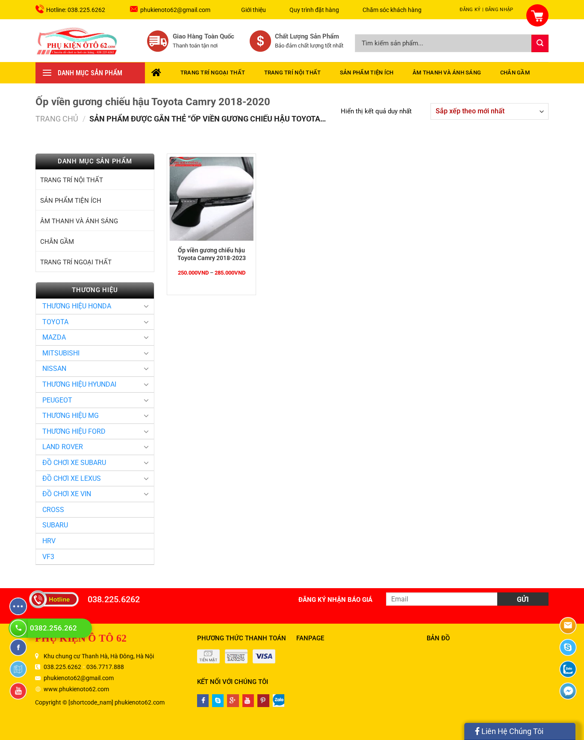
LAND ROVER (62, 447)
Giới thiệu (253, 9)
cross (53, 510)
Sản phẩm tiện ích (366, 72)
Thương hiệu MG (70, 415)
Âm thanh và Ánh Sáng (447, 72)
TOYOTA (55, 322)
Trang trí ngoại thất (212, 72)
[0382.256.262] (19, 628)
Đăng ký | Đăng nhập (486, 9)
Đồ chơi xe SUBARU (74, 463)
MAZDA (54, 337)
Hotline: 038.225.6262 (75, 9)
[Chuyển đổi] (146, 306)
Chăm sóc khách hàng (392, 9)
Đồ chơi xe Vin (66, 494)
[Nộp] (540, 43)
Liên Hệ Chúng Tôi (511, 731)
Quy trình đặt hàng (314, 9)
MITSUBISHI (61, 353)
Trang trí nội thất (292, 72)
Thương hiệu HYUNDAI (79, 384)
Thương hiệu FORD (74, 431)
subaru (55, 525)
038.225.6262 (114, 599)
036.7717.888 (105, 666)
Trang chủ (56, 118)
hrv (49, 541)
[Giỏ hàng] (532, 10)
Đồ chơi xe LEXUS (71, 478)
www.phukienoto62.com (76, 689)
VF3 (48, 557)
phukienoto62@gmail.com (175, 9)
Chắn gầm (515, 72)
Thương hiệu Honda (76, 306)
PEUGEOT (57, 400)
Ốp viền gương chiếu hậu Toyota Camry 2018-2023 (211, 254)
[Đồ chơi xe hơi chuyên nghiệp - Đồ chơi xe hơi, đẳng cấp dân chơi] (77, 40)
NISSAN (54, 368)
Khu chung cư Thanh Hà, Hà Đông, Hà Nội (99, 656)
